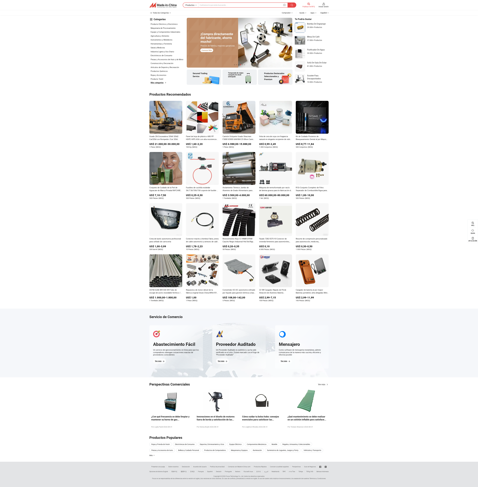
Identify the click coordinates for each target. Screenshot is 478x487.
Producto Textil (157, 79)
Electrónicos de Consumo (161, 55)
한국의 (258, 471)
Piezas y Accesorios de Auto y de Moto (167, 59)
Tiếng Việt (309, 471)
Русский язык (248, 471)
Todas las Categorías (161, 13)
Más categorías (157, 83)
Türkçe (301, 471)
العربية (266, 471)
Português (228, 471)
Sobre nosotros (173, 467)
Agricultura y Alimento (160, 36)
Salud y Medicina (158, 47)
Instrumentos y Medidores (161, 39)
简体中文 (174, 471)
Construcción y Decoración (162, 63)
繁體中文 (184, 471)
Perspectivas (296, 467)
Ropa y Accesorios (158, 75)
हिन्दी (284, 471)
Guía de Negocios (310, 467)
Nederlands (275, 471)
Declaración (186, 467)
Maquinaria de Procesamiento (163, 28)
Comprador (286, 13)
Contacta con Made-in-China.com (239, 467)
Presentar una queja (158, 467)
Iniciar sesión (324, 6)
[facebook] (320, 467)
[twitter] (326, 467)
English (165, 471)
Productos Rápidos (260, 467)
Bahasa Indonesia (323, 471)
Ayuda (301, 13)
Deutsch (218, 471)
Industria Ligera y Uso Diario (162, 51)
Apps (312, 13)
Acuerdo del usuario (200, 467)
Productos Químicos (159, 71)
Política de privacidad (217, 467)
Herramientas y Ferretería (161, 43)
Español (210, 471)
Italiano (237, 471)
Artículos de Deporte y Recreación (165, 67)
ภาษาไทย (292, 471)
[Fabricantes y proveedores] (163, 5)
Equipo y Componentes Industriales (165, 32)
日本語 (192, 471)
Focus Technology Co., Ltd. (235, 476)
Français (201, 471)
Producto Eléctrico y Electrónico (164, 24)
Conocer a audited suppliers (279, 467)
